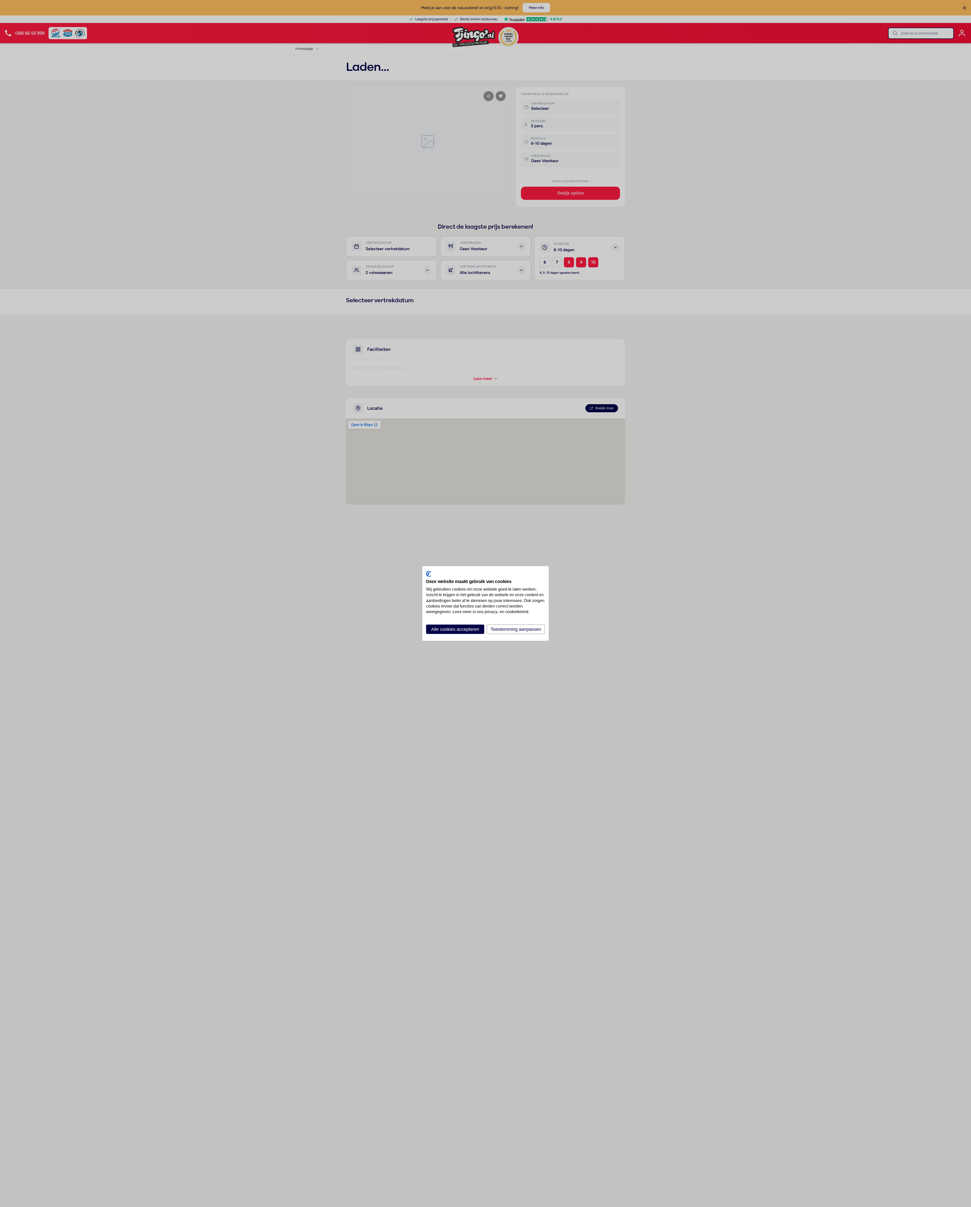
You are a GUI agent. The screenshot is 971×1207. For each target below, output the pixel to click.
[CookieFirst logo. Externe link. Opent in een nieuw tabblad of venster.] (428, 574)
